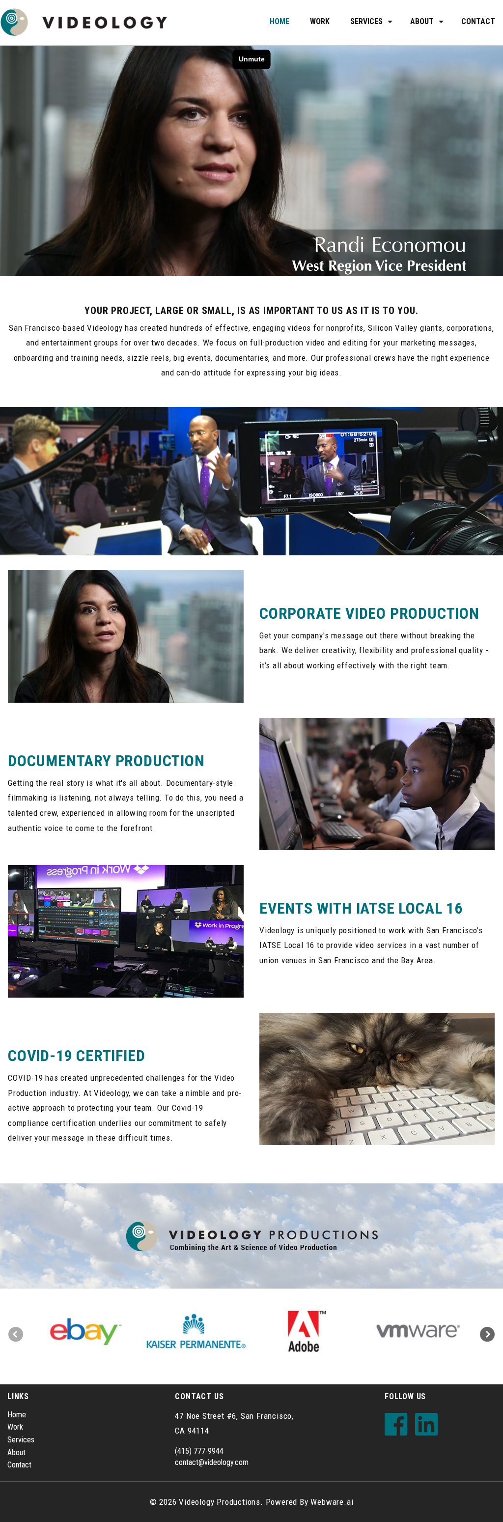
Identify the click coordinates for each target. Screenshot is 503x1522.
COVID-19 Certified (76, 1055)
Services (366, 21)
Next (487, 1334)
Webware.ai (331, 1502)
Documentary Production (106, 760)
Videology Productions (219, 1502)
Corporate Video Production (369, 613)
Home (279, 21)
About (16, 1452)
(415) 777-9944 (199, 1451)
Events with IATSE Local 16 (361, 908)
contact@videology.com (212, 1462)
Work (320, 21)
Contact (478, 21)
